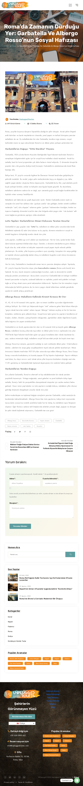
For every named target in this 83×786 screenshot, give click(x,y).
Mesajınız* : (14, 503)
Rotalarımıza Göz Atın (22, 717)
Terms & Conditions (25, 782)
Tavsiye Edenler (52, 701)
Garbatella (59, 421)
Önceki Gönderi (15, 442)
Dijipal (76, 777)
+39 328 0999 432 (18, 735)
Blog (14, 46)
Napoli (10, 622)
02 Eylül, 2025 (24, 575)
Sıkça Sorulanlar (52, 694)
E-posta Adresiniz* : (50, 478)
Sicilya (10, 636)
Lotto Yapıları (27, 426)
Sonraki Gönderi (67, 440)
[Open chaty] (77, 780)
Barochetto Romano (28, 421)
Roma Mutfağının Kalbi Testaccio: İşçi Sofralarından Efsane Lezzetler (45, 579)
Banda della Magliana (17, 659)
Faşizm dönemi (44, 421)
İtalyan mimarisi (12, 426)
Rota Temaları (52, 698)
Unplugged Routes (26, 119)
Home (6, 46)
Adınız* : (13, 478)
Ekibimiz (53, 704)
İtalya (55, 663)
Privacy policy (9, 782)
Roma (10, 631)
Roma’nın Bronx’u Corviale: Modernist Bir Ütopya (40, 599)
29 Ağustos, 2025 (25, 586)
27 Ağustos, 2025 (25, 596)
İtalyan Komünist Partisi (17, 668)
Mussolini (39, 426)
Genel (10, 617)
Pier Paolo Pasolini (15, 663)
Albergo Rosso (11, 421)
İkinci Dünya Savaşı (42, 663)
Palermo (11, 627)
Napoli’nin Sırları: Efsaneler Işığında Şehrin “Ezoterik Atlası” (45, 589)
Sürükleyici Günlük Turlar (17, 641)
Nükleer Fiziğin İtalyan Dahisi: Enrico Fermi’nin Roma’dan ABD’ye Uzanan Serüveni (24, 447)
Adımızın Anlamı (52, 691)
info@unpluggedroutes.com (18, 745)
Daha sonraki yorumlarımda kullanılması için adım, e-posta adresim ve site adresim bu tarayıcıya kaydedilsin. (41, 495)
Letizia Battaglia (34, 659)
